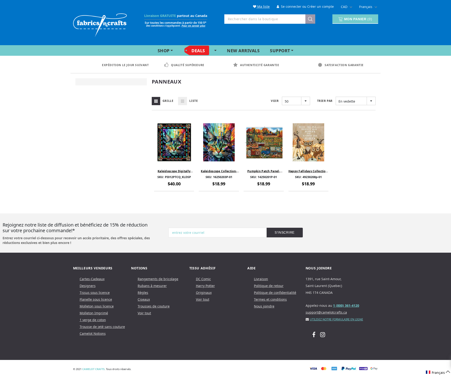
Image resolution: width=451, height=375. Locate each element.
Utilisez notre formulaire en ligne (336, 319)
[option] (121, 65)
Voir (275, 101)
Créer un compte (320, 6)
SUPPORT (280, 50)
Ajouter (174, 163)
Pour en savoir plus (193, 25)
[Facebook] (313, 334)
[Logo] (100, 24)
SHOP (164, 50)
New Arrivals (243, 50)
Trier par (325, 101)
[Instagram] (322, 334)
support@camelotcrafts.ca (326, 312)
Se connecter (290, 6)
